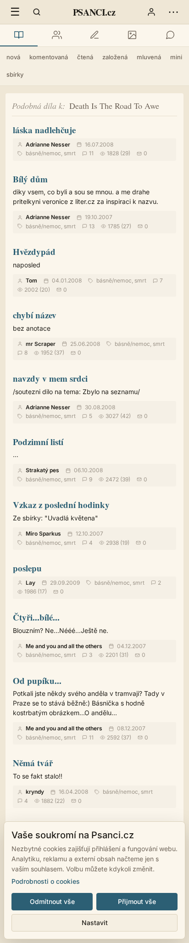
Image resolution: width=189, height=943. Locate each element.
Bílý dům (30, 179)
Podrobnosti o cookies (45, 881)
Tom (31, 280)
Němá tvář (33, 763)
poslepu (27, 568)
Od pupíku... (37, 680)
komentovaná (48, 57)
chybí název (34, 315)
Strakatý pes (42, 470)
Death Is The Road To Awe (114, 105)
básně (33, 153)
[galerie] (132, 35)
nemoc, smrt (59, 153)
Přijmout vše (137, 901)
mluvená (149, 57)
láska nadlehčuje (44, 130)
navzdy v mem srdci (50, 378)
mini (176, 57)
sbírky (14, 74)
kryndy (35, 791)
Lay (30, 582)
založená (115, 57)
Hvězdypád (34, 251)
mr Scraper (41, 343)
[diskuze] (170, 35)
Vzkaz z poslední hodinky (61, 504)
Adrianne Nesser (48, 144)
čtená (85, 57)
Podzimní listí (38, 441)
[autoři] (56, 35)
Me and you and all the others (64, 646)
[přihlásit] (151, 12)
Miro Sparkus (43, 533)
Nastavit (95, 922)
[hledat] (36, 12)
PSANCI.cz (94, 12)
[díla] (19, 35)
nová (13, 57)
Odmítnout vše (52, 901)
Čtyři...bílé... (36, 617)
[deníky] (94, 35)
